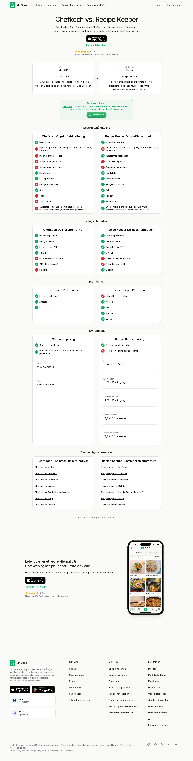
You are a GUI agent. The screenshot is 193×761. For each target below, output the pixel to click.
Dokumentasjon (156, 706)
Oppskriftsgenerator (72, 5)
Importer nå (98, 114)
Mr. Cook (67, 106)
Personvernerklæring (108, 745)
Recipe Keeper (130, 76)
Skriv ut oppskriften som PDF (123, 706)
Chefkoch (63, 76)
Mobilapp (52, 5)
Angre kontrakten (18, 748)
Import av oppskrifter (119, 687)
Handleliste (154, 687)
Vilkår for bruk (127, 745)
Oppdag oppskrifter (96, 5)
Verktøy (113, 661)
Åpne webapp (174, 5)
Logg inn (158, 5)
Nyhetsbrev (75, 687)
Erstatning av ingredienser (122, 700)
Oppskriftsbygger (157, 694)
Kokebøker (153, 681)
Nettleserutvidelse (157, 712)
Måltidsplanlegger (157, 675)
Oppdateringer (76, 675)
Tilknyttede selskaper (80, 700)
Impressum (92, 745)
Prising (39, 5)
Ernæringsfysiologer (158, 725)
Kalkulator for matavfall (121, 712)
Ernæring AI (114, 681)
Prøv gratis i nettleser (96, 45)
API (150, 719)
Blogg (72, 681)
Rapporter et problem (104, 517)
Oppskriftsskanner (118, 675)
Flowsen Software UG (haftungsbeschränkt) (38, 745)
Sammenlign (75, 694)
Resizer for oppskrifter (120, 694)
